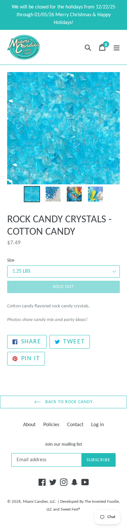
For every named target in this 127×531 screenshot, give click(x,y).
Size (10, 260)
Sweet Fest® (71, 509)
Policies (51, 424)
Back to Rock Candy (68, 402)
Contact (75, 424)
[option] (31, 194)
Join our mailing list (63, 444)
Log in (97, 424)
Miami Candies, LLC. (39, 502)
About (29, 424)
